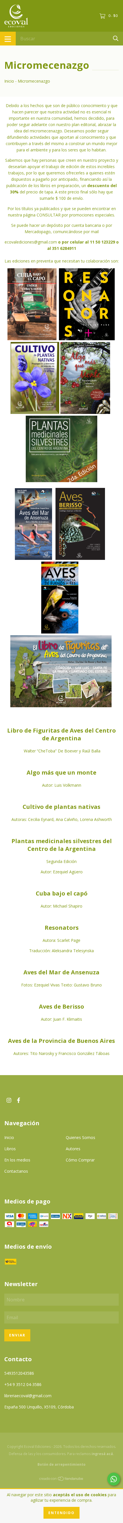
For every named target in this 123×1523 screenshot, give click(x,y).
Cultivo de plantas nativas (61, 807)
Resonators (62, 927)
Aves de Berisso (61, 1006)
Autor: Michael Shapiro (61, 906)
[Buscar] (116, 38)
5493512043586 (19, 1373)
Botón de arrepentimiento (61, 1464)
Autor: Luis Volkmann (61, 785)
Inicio (9, 81)
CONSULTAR (49, 215)
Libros (10, 1148)
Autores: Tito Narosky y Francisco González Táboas (61, 1053)
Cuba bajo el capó (62, 893)
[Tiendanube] (61, 1479)
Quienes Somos (80, 1137)
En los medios (17, 1160)
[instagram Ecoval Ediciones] (8, 1100)
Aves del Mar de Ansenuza (61, 972)
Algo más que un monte (61, 772)
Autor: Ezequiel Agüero (62, 871)
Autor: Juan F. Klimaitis (61, 1019)
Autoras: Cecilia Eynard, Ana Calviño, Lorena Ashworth (61, 819)
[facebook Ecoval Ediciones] (19, 1100)
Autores (73, 1148)
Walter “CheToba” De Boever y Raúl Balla (61, 751)
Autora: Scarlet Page (61, 940)
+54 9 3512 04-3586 (22, 1384)
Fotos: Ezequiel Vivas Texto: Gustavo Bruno (61, 985)
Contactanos (16, 1171)
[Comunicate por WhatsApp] (113, 1479)
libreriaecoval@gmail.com (27, 1395)
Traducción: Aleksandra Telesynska (61, 950)
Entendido (61, 1512)
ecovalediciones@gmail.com (31, 242)
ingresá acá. (103, 1453)
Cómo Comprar (80, 1160)
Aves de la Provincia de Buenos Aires (61, 1041)
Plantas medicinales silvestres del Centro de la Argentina (61, 845)
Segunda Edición (61, 861)
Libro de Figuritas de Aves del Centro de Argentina (61, 734)
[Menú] (8, 38)
